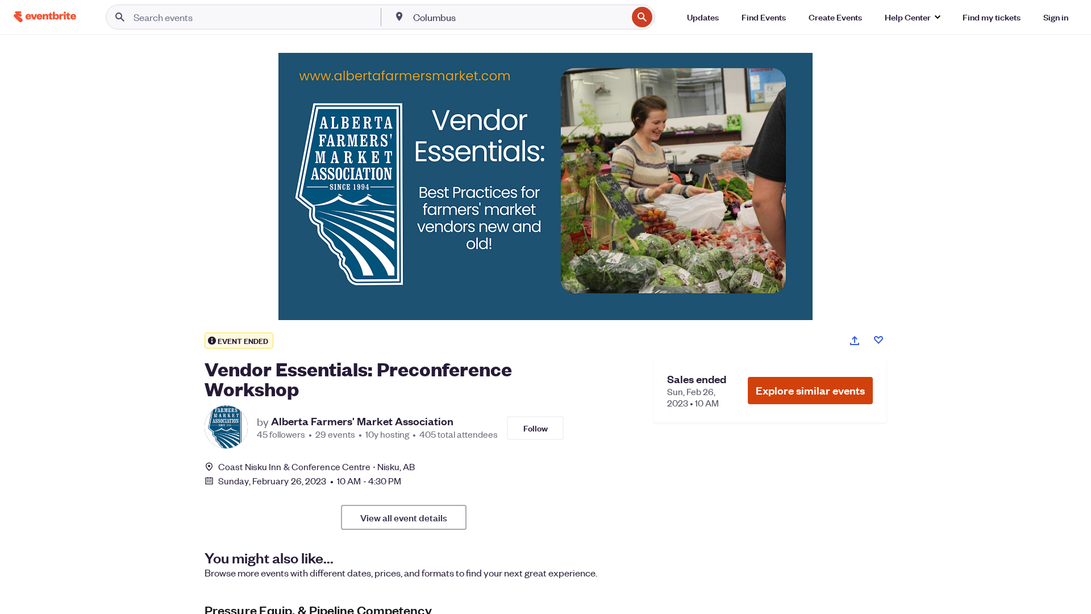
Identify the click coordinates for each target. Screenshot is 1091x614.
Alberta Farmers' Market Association (362, 421)
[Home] (45, 17)
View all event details (403, 517)
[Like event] (878, 340)
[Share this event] (854, 340)
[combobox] (519, 17)
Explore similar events (810, 390)
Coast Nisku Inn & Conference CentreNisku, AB (316, 466)
